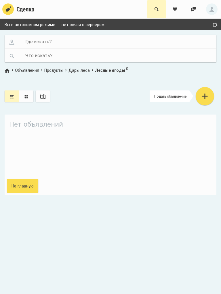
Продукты (53, 70)
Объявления (27, 70)
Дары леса (79, 70)
